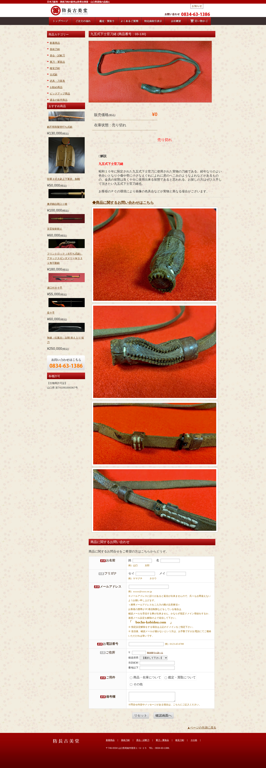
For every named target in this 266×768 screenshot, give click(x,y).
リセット (140, 715)
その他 (138, 684)
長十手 (51, 312)
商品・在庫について (147, 677)
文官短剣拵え (54, 228)
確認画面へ (163, 715)
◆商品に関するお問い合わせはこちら (123, 202)
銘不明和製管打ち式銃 (59, 126)
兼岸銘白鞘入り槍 (57, 203)
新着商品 (55, 42)
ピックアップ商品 (60, 93)
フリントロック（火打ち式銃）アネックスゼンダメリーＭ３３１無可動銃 (65, 258)
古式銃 (53, 74)
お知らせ (197, 6)
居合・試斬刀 (57, 55)
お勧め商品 (56, 87)
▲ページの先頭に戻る (201, 727)
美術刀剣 (55, 49)
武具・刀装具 (57, 80)
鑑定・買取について (181, 677)
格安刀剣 (55, 68)
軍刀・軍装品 (57, 61)
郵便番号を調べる (155, 653)
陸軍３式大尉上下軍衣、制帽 (63, 179)
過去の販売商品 (58, 99)
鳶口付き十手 (54, 287)
